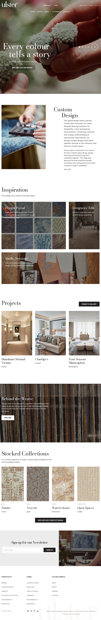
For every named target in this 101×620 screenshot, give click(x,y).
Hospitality (47, 5)
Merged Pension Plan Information (73, 611)
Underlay (30, 595)
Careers (90, 5)
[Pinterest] (34, 611)
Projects (40, 11)
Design (32, 11)
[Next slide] (94, 47)
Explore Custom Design (22, 68)
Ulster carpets (58, 577)
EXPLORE (67, 169)
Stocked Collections (9, 595)
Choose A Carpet (33, 583)
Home (56, 5)
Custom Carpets (7, 587)
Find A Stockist (32, 591)
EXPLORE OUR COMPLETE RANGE (50, 520)
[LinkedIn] (37, 611)
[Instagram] (28, 611)
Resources (66, 11)
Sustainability (56, 11)
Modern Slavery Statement (54, 611)
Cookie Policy (76, 614)
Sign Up (49, 550)
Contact (97, 5)
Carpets (47, 11)
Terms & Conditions (90, 611)
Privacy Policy (67, 614)
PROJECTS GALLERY (89, 304)
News (81, 5)
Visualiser (30, 587)
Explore (7, 418)
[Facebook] (31, 611)
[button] (79, 47)
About (86, 5)
